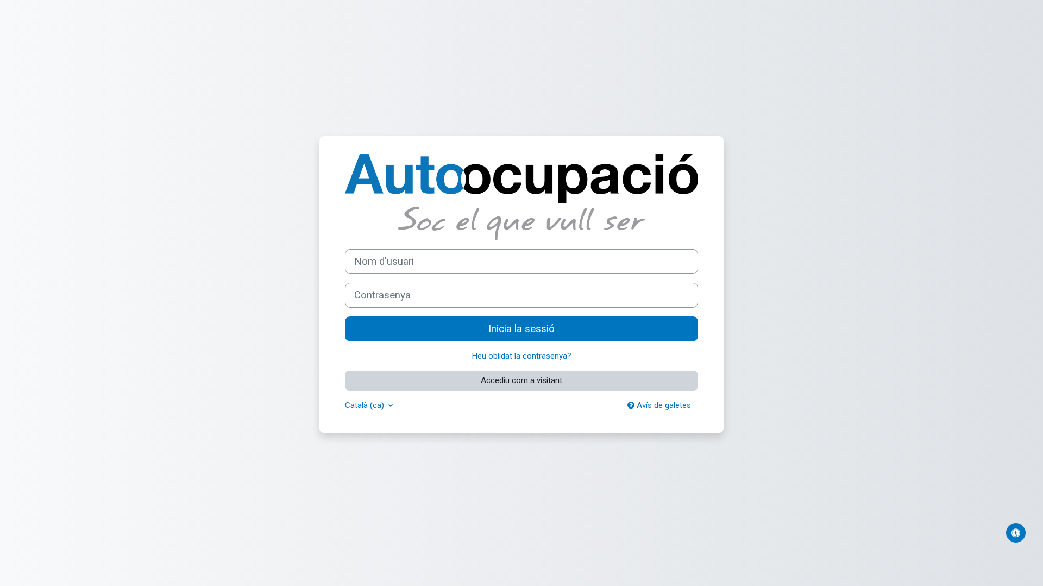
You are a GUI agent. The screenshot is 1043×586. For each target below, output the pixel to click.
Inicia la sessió (521, 329)
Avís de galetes (662, 405)
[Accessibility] (1016, 533)
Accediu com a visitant (521, 380)
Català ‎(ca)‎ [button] (365, 405)
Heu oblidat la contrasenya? (521, 356)
